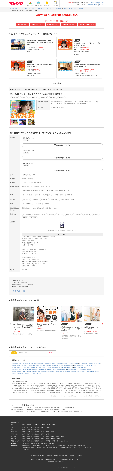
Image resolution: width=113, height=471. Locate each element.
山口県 (42, 436)
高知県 (62, 436)
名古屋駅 (48, 441)
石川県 (42, 434)
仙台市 (62, 441)
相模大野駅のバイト (69, 24)
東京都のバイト (23, 24)
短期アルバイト (81, 445)
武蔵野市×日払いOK (17, 365)
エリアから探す (25, 443)
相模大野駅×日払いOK (18, 369)
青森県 (28, 431)
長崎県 (33, 438)
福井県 (47, 434)
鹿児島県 (53, 438)
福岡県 (23, 438)
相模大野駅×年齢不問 (31, 369)
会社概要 (72, 455)
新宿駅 (28, 441)
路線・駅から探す (35, 443)
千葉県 (39, 424)
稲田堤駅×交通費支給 (42, 367)
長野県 (33, 434)
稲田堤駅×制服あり (67, 367)
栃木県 (48, 424)
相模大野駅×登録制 (85, 369)
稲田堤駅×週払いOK (90, 365)
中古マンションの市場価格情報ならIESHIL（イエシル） (66, 459)
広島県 (37, 436)
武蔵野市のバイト (37, 24)
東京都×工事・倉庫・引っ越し (33, 373)
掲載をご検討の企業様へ (97, 2)
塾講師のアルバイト (26, 445)
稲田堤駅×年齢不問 (29, 367)
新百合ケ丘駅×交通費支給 (63, 371)
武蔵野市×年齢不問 (29, 365)
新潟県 (28, 434)
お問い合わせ (49, 455)
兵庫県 (28, 427)
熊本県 (37, 438)
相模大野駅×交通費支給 (44, 369)
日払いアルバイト (72, 445)
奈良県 (42, 427)
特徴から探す (52, 443)
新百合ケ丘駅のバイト (87, 24)
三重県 (37, 429)
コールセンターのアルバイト (65, 447)
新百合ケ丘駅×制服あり (93, 371)
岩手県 (33, 431)
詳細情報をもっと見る (63, 145)
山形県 (47, 431)
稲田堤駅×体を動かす (55, 367)
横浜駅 (37, 441)
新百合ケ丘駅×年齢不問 (47, 371)
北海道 (23, 431)
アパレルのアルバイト (27, 449)
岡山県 (33, 436)
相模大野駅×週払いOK (80, 367)
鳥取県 (23, 436)
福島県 (52, 431)
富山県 (37, 434)
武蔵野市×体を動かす (55, 365)
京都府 (33, 427)
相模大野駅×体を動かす (59, 369)
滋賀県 (37, 427)
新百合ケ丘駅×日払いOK (33, 371)
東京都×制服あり (73, 363)
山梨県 (23, 434)
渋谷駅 (23, 441)
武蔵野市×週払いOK (94, 363)
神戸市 (53, 441)
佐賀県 (28, 438)
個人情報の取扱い (64, 455)
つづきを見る (56, 83)
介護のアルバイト (52, 447)
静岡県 (33, 429)
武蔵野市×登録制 (79, 365)
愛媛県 (57, 436)
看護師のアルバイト (42, 447)
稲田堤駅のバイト (53, 24)
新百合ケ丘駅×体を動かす (78, 371)
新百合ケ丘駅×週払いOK (18, 371)
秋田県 (42, 431)
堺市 (58, 441)
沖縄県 (58, 438)
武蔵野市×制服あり (67, 365)
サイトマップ (79, 455)
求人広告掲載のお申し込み (37, 455)
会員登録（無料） (93, 4)
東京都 (23, 424)
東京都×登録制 (83, 363)
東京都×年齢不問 (38, 363)
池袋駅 (33, 441)
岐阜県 (28, 429)
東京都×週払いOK (16, 363)
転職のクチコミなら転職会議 (45, 459)
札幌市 (67, 441)
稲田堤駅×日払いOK (17, 367)
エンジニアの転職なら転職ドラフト (56, 461)
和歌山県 (48, 427)
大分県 (42, 438)
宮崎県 (47, 438)
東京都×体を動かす (62, 363)
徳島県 (47, 436)
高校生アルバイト (51, 445)
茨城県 (43, 424)
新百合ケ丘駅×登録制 (17, 373)
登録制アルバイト (61, 445)
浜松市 (42, 441)
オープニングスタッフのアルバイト (82, 447)
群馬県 (53, 424)
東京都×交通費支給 (50, 363)
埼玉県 (34, 424)
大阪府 (23, 427)
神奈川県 (29, 424)
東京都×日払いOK (28, 363)
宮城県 (37, 431)
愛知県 (23, 429)
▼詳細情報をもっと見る (18, 291)
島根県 (28, 436)
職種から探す (44, 443)
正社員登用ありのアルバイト (28, 447)
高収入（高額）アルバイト (39, 445)
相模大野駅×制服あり (73, 369)
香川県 (52, 436)
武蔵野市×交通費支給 (42, 365)
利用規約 (56, 455)
